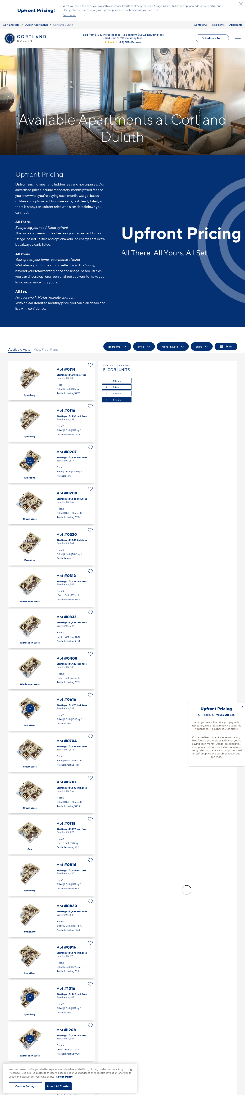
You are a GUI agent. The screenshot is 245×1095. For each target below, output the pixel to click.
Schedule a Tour (212, 38)
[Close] (131, 1069)
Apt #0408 (51, 669)
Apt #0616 (51, 711)
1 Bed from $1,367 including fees (100, 34)
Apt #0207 (51, 463)
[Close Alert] (241, 3)
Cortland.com (11, 24)
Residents (218, 24)
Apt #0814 (51, 876)
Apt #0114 (51, 380)
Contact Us (200, 24)
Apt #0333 (51, 628)
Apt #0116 (51, 422)
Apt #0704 (51, 752)
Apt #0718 (51, 834)
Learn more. (69, 15)
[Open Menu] (238, 38)
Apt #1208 (51, 1041)
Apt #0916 (51, 958)
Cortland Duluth (63, 24)
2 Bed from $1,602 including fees (143, 34)
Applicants (235, 24)
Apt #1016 (51, 999)
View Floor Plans (46, 349)
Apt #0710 (51, 793)
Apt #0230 (51, 546)
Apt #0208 (51, 504)
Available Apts (19, 349)
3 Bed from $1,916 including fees (122, 37)
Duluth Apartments (36, 24)
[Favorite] (90, 365)
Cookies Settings (25, 1086)
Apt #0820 (51, 917)
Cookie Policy (64, 1076)
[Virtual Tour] (30, 461)
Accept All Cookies (58, 1086)
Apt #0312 (51, 587)
